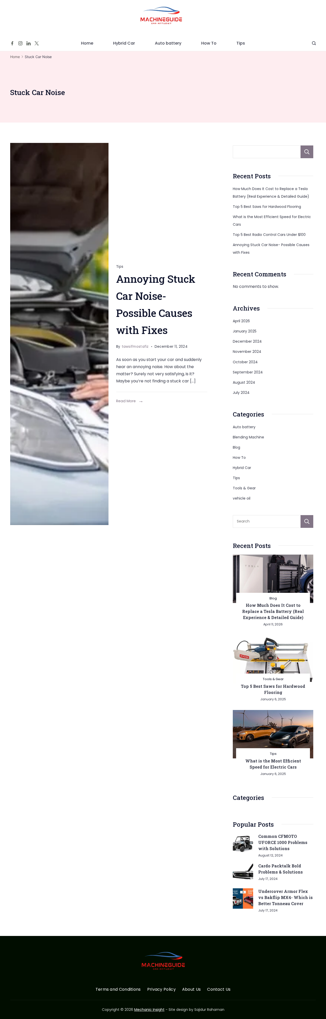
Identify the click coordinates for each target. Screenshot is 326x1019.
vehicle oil (241, 498)
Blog (236, 447)
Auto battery (168, 43)
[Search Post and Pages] (314, 43)
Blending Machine (248, 437)
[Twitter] (37, 43)
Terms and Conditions (118, 989)
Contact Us (218, 989)
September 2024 (248, 372)
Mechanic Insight (149, 1009)
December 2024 (247, 341)
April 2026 (241, 321)
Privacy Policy (161, 989)
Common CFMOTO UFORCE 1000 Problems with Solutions (282, 842)
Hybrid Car (124, 43)
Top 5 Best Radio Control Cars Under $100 (269, 234)
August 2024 (244, 382)
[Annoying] (59, 334)
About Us (191, 989)
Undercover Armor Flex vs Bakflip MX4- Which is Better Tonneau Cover (285, 897)
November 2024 (247, 351)
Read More (126, 401)
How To (208, 43)
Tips (240, 43)
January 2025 (244, 331)
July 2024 (241, 392)
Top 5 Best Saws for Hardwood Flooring (267, 206)
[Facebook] (12, 43)
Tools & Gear (244, 488)
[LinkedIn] (28, 43)
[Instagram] (20, 43)
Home (87, 43)
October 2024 (245, 362)
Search (307, 151)
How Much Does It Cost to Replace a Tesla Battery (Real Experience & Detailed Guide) (273, 611)
